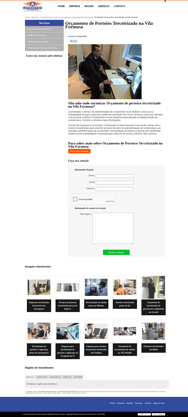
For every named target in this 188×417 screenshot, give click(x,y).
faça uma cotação (79, 151)
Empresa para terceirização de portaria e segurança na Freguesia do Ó (67, 351)
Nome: (92, 175)
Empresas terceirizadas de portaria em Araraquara (39, 305)
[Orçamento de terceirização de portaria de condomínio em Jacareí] (153, 287)
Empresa (74, 6)
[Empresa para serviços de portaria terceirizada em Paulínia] (96, 331)
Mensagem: (86, 214)
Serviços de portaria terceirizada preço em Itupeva (67, 305)
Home (61, 6)
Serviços (104, 6)
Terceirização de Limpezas (38, 42)
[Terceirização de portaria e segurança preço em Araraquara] (39, 331)
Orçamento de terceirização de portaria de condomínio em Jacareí (153, 307)
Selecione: (30, 377)
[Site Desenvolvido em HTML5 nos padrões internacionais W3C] (144, 414)
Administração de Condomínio (39, 29)
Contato (119, 6)
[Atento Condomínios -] (39, 6)
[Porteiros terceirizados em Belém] (153, 331)
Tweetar (74, 40)
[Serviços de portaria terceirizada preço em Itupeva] (68, 287)
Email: (92, 182)
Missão (89, 6)
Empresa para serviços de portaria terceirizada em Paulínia (96, 349)
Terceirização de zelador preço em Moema (96, 304)
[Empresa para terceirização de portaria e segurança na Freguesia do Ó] (68, 331)
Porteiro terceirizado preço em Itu (125, 304)
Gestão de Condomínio (36, 35)
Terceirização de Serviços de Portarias (42, 48)
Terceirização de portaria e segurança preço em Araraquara (38, 349)
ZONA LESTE (42, 377)
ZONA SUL (67, 377)
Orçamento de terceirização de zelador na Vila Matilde (124, 349)
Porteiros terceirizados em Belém (153, 348)
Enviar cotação (116, 252)
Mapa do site (158, 403)
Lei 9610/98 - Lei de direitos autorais (74, 393)
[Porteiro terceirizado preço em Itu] (125, 287)
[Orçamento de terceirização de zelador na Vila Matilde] (125, 331)
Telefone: (91, 188)
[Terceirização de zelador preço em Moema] (96, 287)
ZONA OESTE (55, 377)
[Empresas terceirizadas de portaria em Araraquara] (39, 287)
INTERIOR (78, 377)
